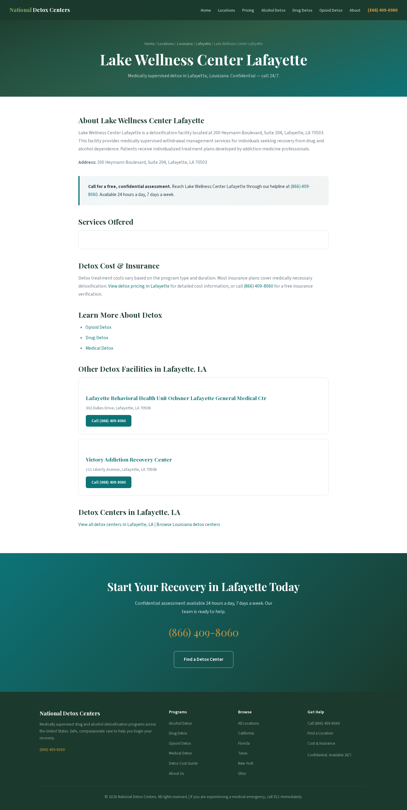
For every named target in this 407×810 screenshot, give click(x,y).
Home (206, 10)
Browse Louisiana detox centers (188, 524)
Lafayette (203, 44)
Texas (242, 753)
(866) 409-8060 (382, 10)
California (246, 733)
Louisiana (185, 44)
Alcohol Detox (273, 10)
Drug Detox (302, 10)
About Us (176, 773)
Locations (226, 10)
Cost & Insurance (321, 743)
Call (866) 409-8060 (108, 421)
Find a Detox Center (203, 659)
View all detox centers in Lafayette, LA (115, 524)
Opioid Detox (330, 10)
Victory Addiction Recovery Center (129, 459)
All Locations (248, 723)
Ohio (242, 773)
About (355, 10)
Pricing (248, 10)
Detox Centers (40, 9)
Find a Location (320, 733)
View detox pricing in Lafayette (139, 286)
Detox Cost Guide (183, 763)
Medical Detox (99, 348)
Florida (244, 743)
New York (245, 763)
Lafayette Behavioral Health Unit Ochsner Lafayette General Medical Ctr (176, 397)
